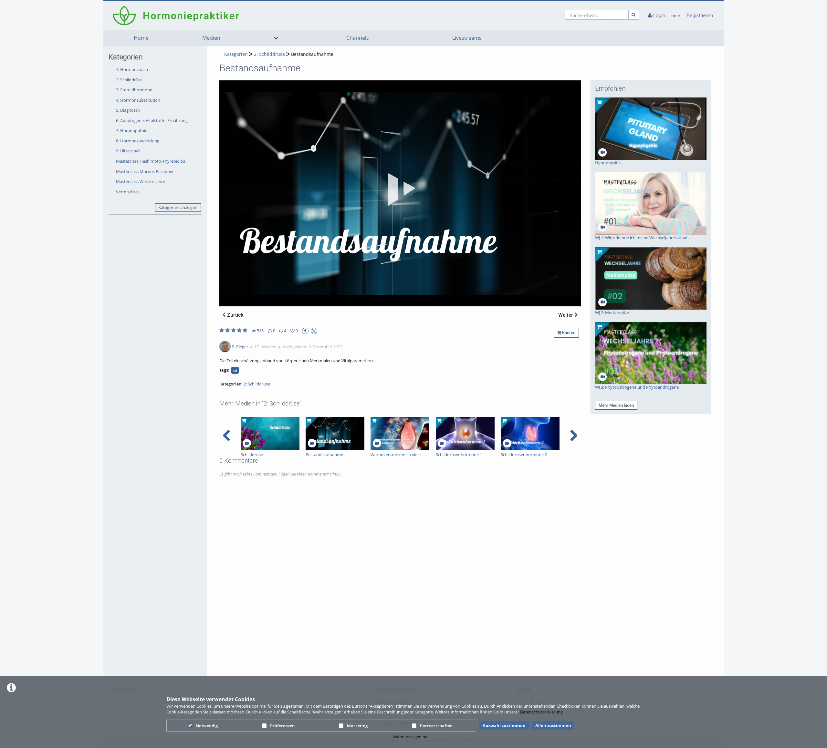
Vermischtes (128, 192)
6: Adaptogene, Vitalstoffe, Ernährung (152, 120)
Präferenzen (282, 726)
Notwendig (207, 726)
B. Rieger (240, 347)
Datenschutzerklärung (541, 712)
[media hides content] (276, 38)
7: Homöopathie (131, 130)
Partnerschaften (436, 726)
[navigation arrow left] (227, 435)
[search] (597, 15)
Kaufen (568, 332)
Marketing (357, 726)
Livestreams (467, 38)
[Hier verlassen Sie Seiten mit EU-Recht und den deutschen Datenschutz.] (305, 331)
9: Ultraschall (128, 151)
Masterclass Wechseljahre (140, 181)
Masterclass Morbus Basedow (144, 171)
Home (141, 38)
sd (235, 370)
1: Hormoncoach (132, 69)
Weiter (566, 314)
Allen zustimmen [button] (553, 725)
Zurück (234, 314)
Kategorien (236, 54)
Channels (357, 38)
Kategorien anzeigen (177, 207)
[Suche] (633, 15)
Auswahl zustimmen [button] (504, 725)
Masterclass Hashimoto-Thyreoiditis (150, 161)
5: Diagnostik (128, 110)
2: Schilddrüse (129, 80)
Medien (211, 38)
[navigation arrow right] (574, 435)
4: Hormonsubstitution (138, 100)
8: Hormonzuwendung (137, 141)
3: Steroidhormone (134, 90)
